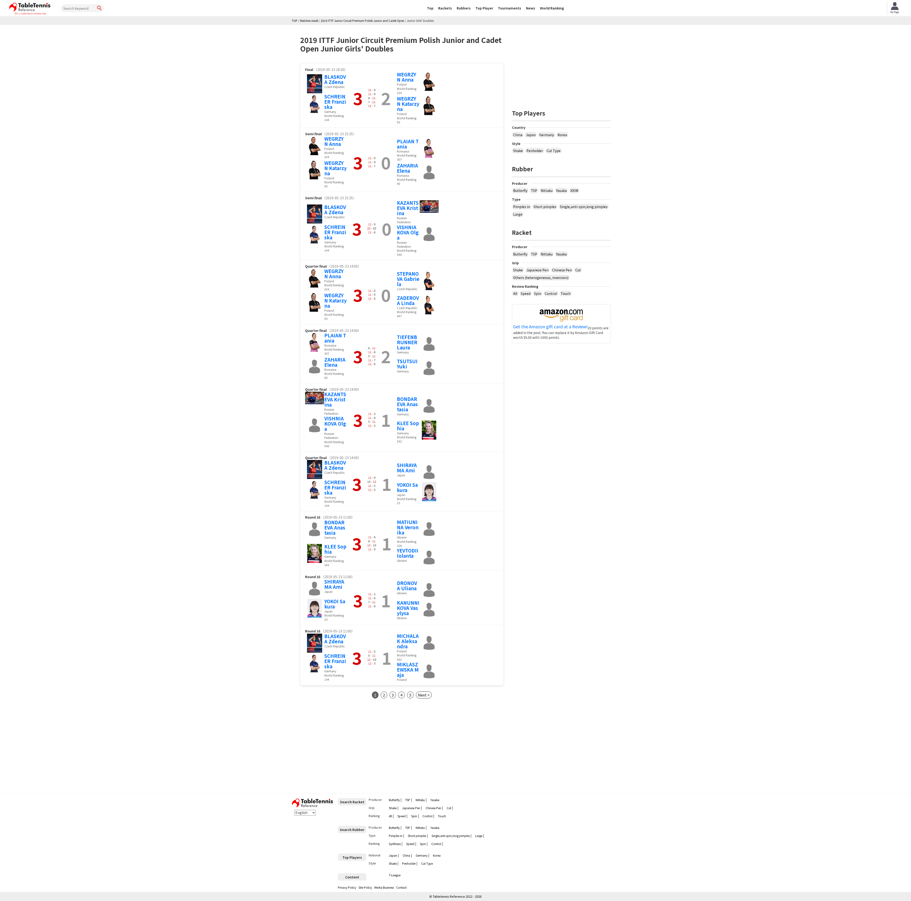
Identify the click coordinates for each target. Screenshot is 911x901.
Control (551, 293)
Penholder (534, 150)
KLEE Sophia (408, 426)
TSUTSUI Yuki (407, 364)
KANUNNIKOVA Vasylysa (408, 608)
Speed (525, 293)
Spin (537, 293)
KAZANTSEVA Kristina (408, 208)
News (530, 8)
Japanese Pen (537, 270)
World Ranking (552, 8)
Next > (424, 695)
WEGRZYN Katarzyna (408, 103)
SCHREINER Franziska (335, 101)
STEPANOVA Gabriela (408, 279)
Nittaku (547, 190)
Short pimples (545, 206)
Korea (562, 134)
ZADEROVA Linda (408, 300)
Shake (518, 150)
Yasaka (561, 190)
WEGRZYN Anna (406, 77)
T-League (394, 875)
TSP (534, 190)
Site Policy (365, 887)
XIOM (574, 190)
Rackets (445, 8)
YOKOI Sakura (407, 487)
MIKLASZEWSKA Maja (408, 669)
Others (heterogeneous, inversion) (540, 277)
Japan (531, 134)
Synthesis (395, 844)
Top (430, 8)
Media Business (384, 887)
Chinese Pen (562, 270)
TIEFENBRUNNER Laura (407, 342)
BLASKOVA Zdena (335, 79)
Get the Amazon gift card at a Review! (550, 326)
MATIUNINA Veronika (407, 527)
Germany (546, 134)
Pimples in (521, 206)
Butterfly (520, 190)
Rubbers (464, 8)
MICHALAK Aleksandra (408, 641)
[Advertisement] (340, 746)
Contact (401, 887)
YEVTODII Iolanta (407, 553)
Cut (578, 270)
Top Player (484, 8)
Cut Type (554, 150)
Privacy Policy (347, 887)
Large (517, 214)
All (515, 293)
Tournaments (509, 8)
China (517, 134)
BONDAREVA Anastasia (407, 404)
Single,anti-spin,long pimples (584, 206)
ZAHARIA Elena (407, 168)
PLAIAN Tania (408, 144)
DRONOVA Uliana (407, 586)
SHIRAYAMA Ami (407, 468)
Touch (566, 293)
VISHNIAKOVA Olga (408, 232)
